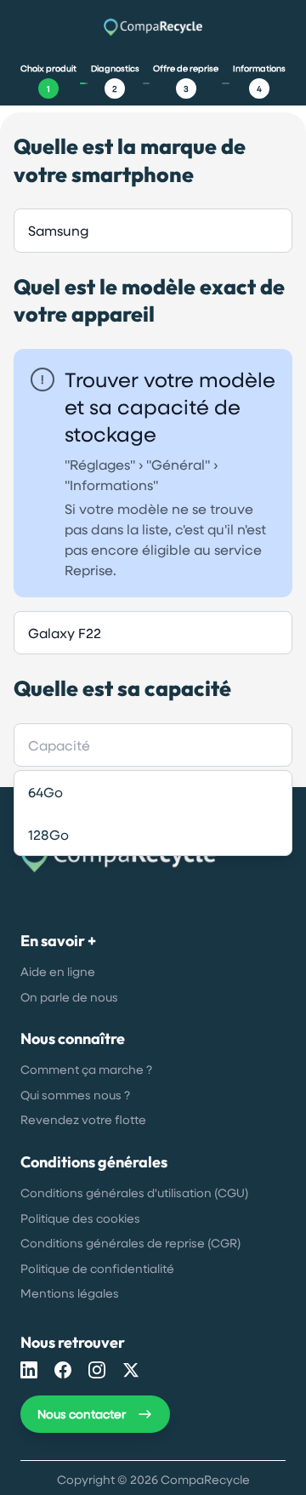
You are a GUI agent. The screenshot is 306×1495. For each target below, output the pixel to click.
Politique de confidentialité (97, 1268)
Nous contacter (81, 1414)
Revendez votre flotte (83, 1119)
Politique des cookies (80, 1218)
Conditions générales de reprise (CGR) (130, 1243)
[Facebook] (62, 1369)
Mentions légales (69, 1293)
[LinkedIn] (28, 1369)
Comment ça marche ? (86, 1069)
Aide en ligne (57, 971)
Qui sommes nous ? (75, 1095)
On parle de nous (69, 997)
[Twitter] (130, 1369)
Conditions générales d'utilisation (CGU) (134, 1192)
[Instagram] (96, 1369)
